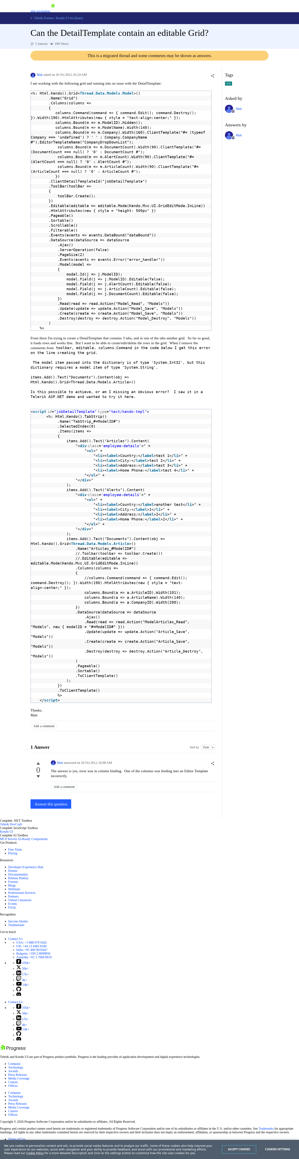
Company (14, 1063)
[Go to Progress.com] (13, 1050)
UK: (31, 946)
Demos (12, 870)
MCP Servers (8, 839)
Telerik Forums (43, 18)
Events (12, 903)
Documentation (18, 874)
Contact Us (15, 939)
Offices (12, 1085)
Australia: (34, 957)
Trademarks (266, 1128)
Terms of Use (16, 1139)
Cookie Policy (35, 1153)
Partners (13, 896)
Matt (40, 74)
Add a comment (43, 726)
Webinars (14, 889)
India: (31, 950)
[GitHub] (18, 990)
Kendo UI (6, 831)
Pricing (12, 853)
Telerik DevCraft (11, 824)
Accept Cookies (239, 1149)
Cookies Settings (277, 1149)
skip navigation (40, 11)
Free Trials (15, 849)
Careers (13, 1082)
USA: (31, 942)
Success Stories (18, 921)
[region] (149, 1149)
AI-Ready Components (33, 839)
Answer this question (51, 804)
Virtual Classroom (19, 900)
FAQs (12, 907)
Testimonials (16, 925)
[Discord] (18, 995)
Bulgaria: (33, 953)
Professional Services (21, 892)
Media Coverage (18, 1078)
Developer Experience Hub (25, 867)
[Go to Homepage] (53, 11)
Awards (13, 1071)
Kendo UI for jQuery (69, 18)
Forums (13, 881)
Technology (15, 1067)
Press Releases (17, 1074)
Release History (18, 878)
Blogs (12, 885)
